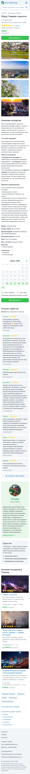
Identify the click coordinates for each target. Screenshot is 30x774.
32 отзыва (16, 25)
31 (3, 287)
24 (3, 283)
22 (23, 279)
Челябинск (6, 722)
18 (7, 279)
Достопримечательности (9, 744)
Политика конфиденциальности (11, 757)
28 (19, 283)
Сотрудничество (6, 751)
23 (27, 279)
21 (19, 279)
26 (11, 283)
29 (23, 283)
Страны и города (6, 741)
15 (23, 276)
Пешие (4, 698)
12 (11, 276)
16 (27, 276)
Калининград (7, 719)
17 (3, 279)
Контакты (4, 737)
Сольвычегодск (8, 717)
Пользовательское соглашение (11, 754)
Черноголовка (7, 725)
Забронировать (14, 38)
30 (27, 283)
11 (7, 276)
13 (15, 276)
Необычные (13, 698)
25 (7, 283)
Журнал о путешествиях (9, 747)
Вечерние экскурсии (8, 694)
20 (15, 279)
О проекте (4, 732)
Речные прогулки (7, 701)
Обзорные (21, 694)
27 (15, 283)
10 (3, 276)
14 (19, 276)
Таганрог (5, 714)
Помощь (4, 734)
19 (11, 279)
